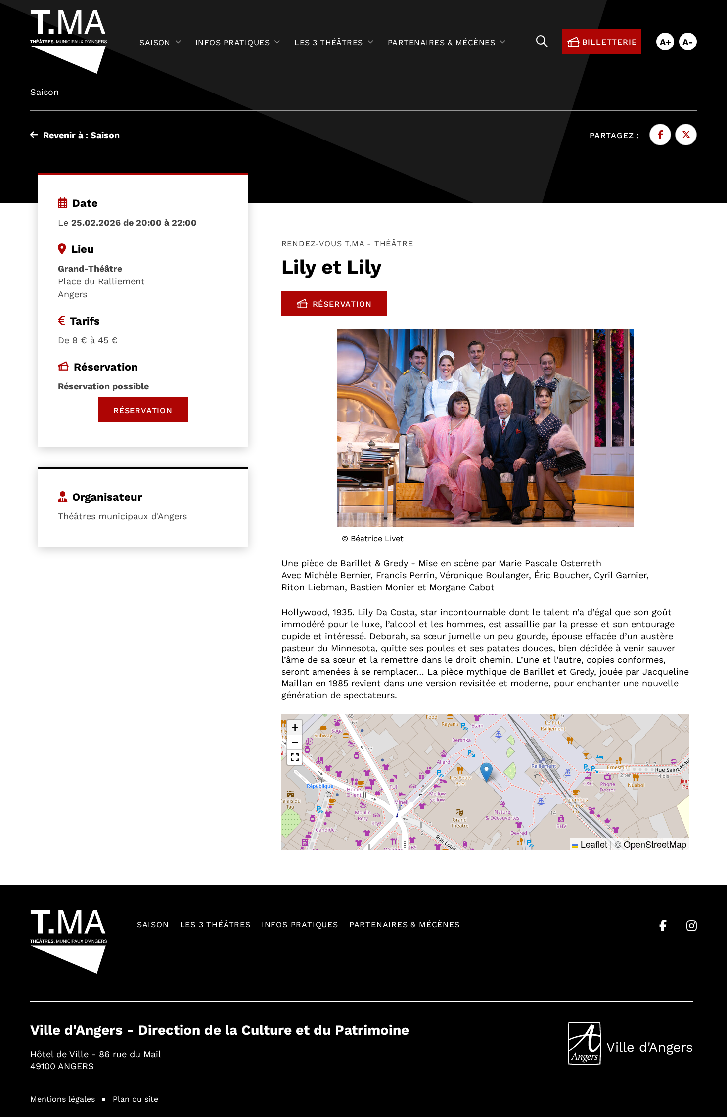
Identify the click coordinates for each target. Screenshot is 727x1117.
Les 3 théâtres (215, 924)
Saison (153, 924)
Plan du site (135, 1098)
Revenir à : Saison (81, 134)
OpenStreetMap (655, 844)
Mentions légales (62, 1098)
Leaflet (592, 844)
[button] (486, 772)
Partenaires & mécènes (404, 924)
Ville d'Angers (630, 1049)
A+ (665, 41)
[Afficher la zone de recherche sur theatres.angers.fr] (542, 41)
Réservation (350, 305)
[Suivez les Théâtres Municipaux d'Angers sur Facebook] (663, 925)
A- (687, 41)
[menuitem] (162, 41)
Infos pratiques (300, 924)
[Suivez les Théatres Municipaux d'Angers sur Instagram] (691, 925)
